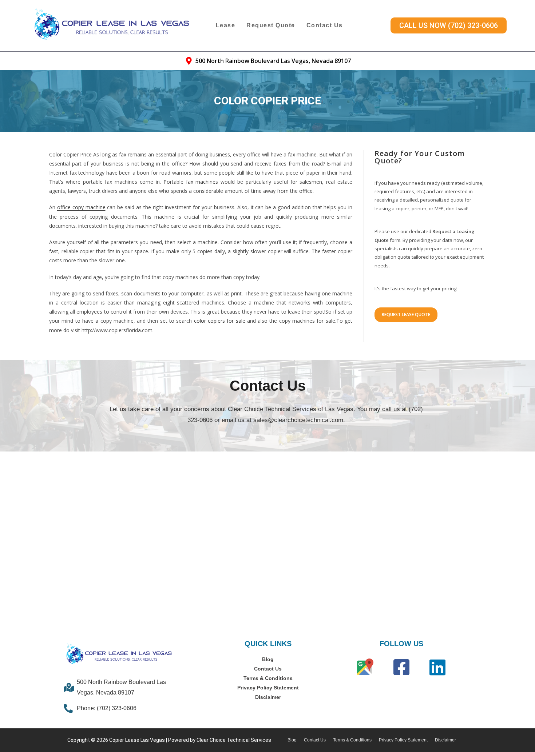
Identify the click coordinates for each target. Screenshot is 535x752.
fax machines (202, 181)
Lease (225, 25)
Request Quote (270, 25)
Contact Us (324, 25)
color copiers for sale (219, 320)
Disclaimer (268, 697)
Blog (268, 659)
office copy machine (81, 207)
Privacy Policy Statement (268, 688)
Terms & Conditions (268, 678)
